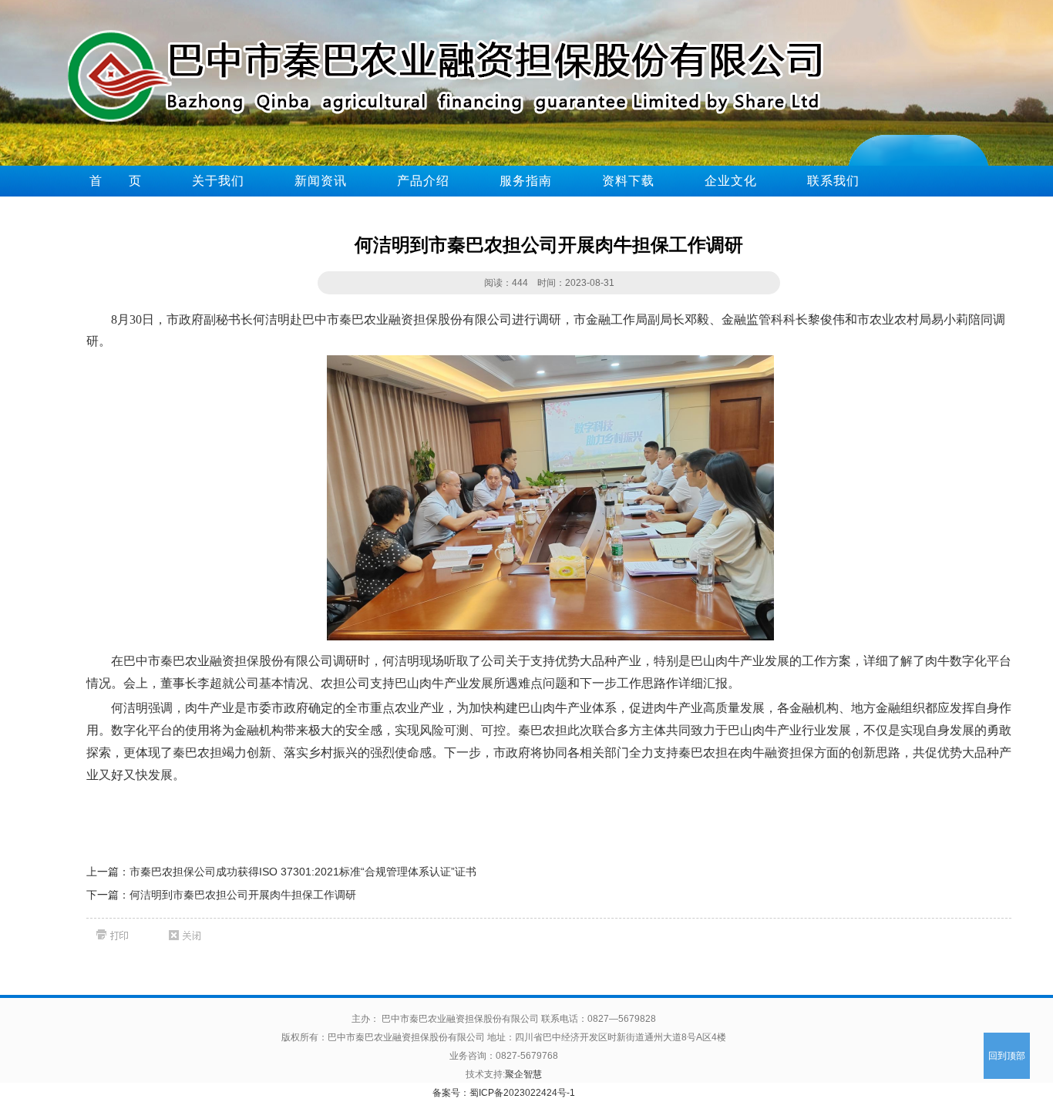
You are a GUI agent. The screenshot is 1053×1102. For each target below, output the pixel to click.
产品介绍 (423, 180)
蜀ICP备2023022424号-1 (522, 1092)
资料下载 (628, 180)
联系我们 (833, 180)
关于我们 (218, 180)
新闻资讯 (320, 180)
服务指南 (526, 180)
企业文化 (731, 180)
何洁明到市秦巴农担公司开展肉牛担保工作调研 (243, 895)
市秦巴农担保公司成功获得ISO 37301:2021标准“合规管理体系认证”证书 (303, 871)
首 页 (115, 180)
